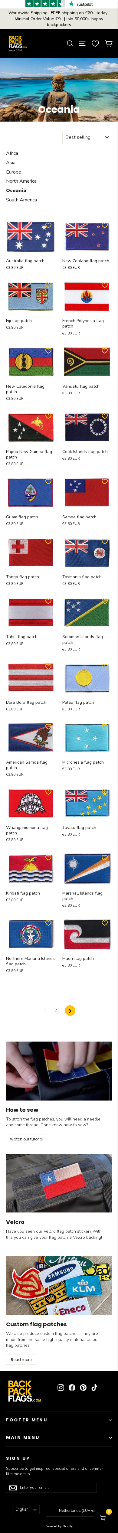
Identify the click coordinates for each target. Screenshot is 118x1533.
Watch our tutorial (26, 1139)
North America (21, 181)
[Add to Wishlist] (48, 225)
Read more (21, 1359)
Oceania (16, 190)
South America (21, 200)
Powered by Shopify (59, 1526)
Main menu (22, 1437)
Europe (13, 172)
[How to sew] (59, 1071)
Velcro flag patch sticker (67, 1231)
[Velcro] (59, 1183)
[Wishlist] (95, 43)
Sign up (18, 1458)
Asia (10, 162)
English (21, 1509)
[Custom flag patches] (59, 1285)
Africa (12, 153)
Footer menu (27, 1420)
